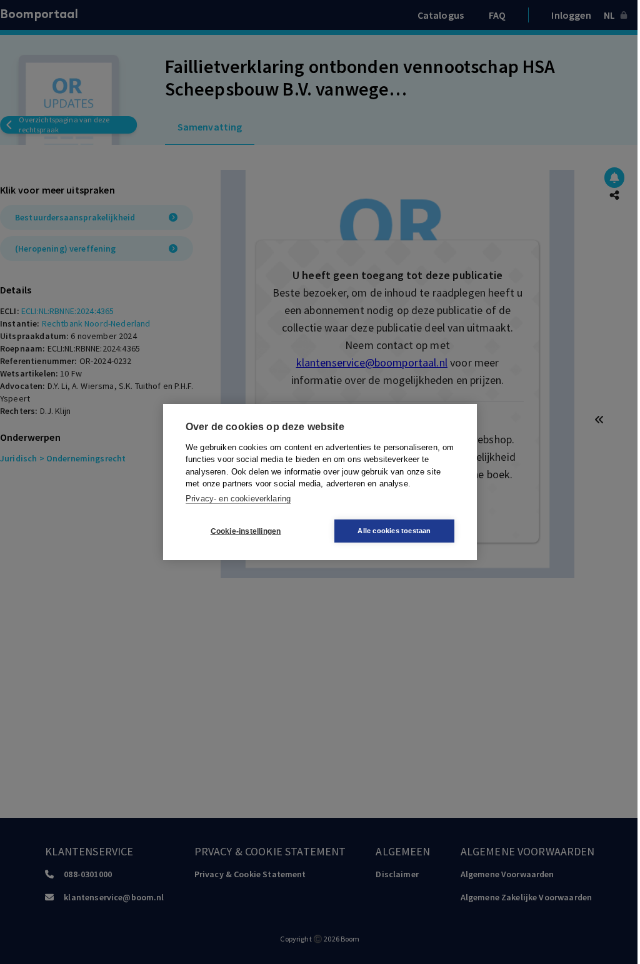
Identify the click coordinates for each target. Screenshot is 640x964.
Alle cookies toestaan (394, 530)
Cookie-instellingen (246, 531)
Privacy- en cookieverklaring (238, 498)
